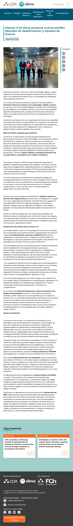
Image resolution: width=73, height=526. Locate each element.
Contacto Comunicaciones (16, 505)
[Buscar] (68, 4)
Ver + (31, 453)
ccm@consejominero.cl (15, 500)
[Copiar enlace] (63, 69)
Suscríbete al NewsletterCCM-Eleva (14, 519)
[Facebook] (63, 61)
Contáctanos (58, 4)
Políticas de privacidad (11, 498)
